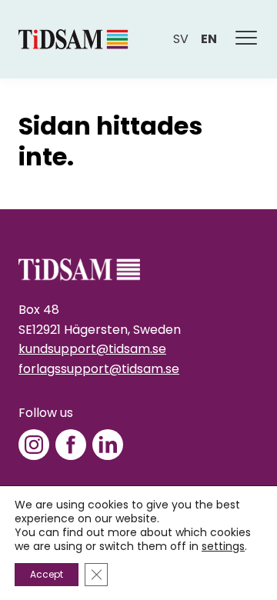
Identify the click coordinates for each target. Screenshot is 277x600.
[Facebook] (70, 444)
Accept (46, 574)
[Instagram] (33, 444)
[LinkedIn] (107, 444)
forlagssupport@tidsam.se (98, 369)
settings (223, 546)
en (209, 39)
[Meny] (247, 39)
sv (181, 39)
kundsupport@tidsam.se (92, 349)
